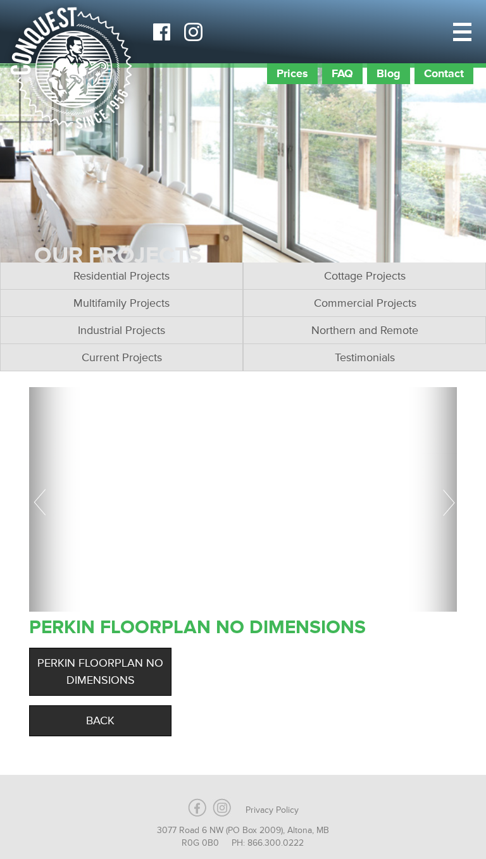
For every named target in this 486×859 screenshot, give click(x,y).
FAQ (342, 73)
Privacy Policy (272, 810)
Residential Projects (121, 276)
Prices (292, 73)
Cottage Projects (365, 276)
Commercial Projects (365, 303)
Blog (389, 73)
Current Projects (122, 357)
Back (100, 720)
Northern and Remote (364, 330)
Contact (444, 73)
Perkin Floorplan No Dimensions (100, 671)
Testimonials (365, 357)
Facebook (161, 31)
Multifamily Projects (121, 303)
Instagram (193, 31)
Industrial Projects (121, 330)
